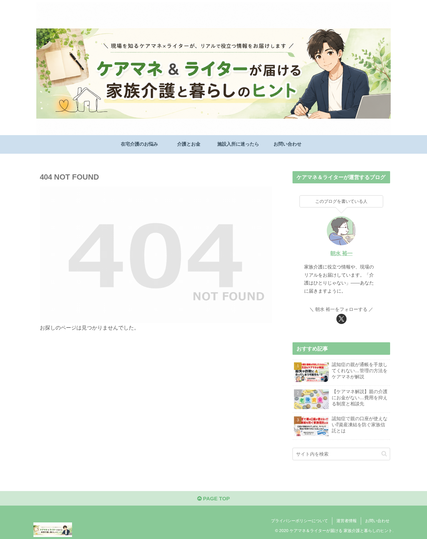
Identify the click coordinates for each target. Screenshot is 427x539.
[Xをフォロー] (341, 319)
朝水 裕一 (341, 253)
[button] (384, 453)
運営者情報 (346, 520)
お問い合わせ (377, 520)
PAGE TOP (216, 499)
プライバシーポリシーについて (299, 520)
